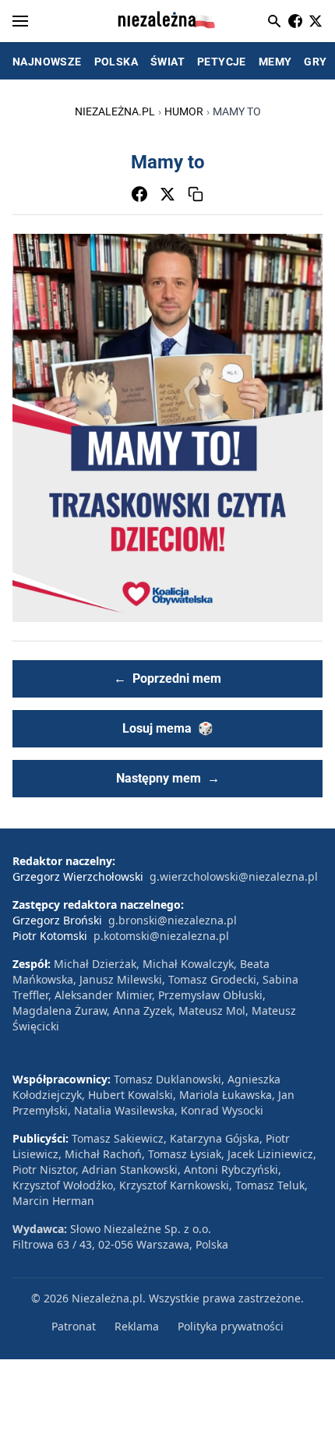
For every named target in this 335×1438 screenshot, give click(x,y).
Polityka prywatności (231, 1326)
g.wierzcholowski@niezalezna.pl (234, 876)
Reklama (137, 1326)
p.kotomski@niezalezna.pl (161, 935)
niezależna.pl (115, 111)
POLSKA (116, 61)
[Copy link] (195, 194)
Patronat (73, 1326)
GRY (315, 61)
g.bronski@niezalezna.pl (172, 920)
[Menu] (20, 21)
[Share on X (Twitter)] (167, 194)
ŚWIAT (167, 61)
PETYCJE (221, 61)
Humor (183, 111)
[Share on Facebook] (139, 194)
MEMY (275, 61)
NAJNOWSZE (47, 61)
